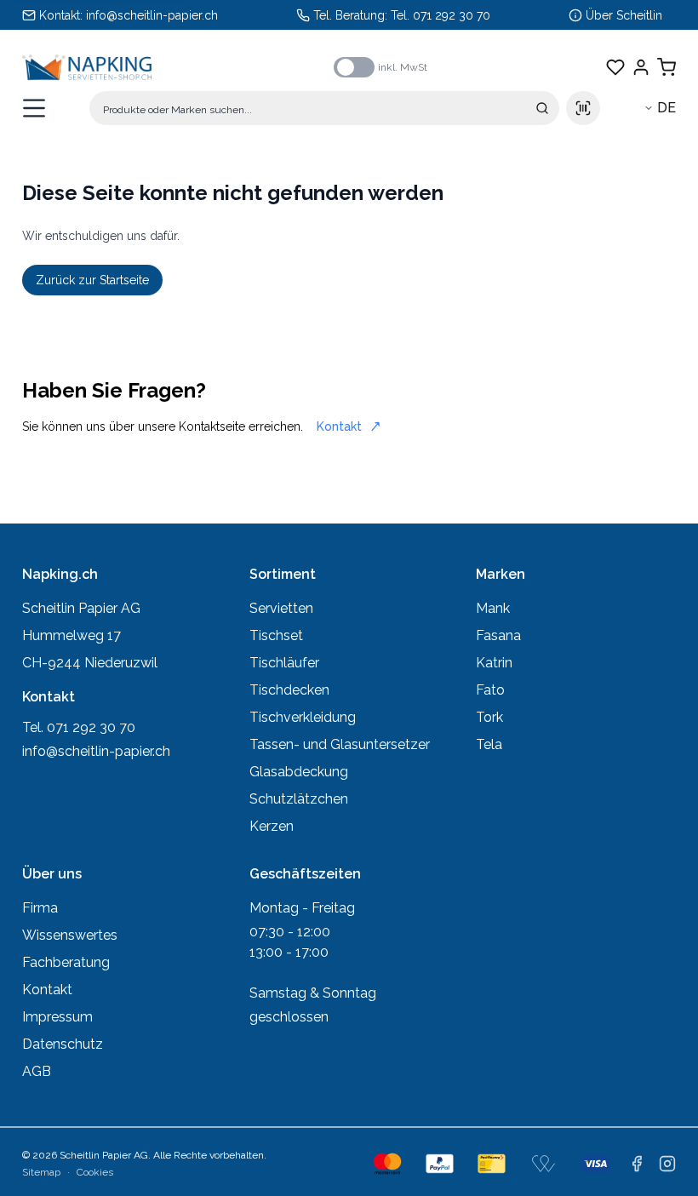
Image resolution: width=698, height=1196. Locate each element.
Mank (493, 608)
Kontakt (339, 426)
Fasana (498, 635)
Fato (490, 690)
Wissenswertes (69, 935)
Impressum (57, 1017)
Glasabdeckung (298, 772)
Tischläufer (284, 663)
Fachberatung (66, 962)
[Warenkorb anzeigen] (666, 67)
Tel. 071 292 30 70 (440, 15)
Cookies (95, 1172)
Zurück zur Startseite (92, 280)
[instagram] (667, 1163)
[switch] (354, 67)
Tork (489, 717)
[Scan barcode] (583, 108)
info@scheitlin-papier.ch (152, 15)
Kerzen (271, 826)
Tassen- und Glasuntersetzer (339, 744)
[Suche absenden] (542, 108)
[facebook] (636, 1163)
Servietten (281, 608)
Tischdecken (289, 690)
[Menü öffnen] (34, 108)
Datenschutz (62, 1044)
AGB (36, 1071)
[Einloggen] (641, 67)
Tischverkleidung (302, 717)
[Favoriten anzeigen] (615, 67)
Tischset (276, 635)
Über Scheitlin (624, 15)
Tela (489, 744)
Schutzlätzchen (298, 799)
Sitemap (41, 1172)
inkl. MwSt (402, 67)
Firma (40, 908)
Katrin (494, 663)
